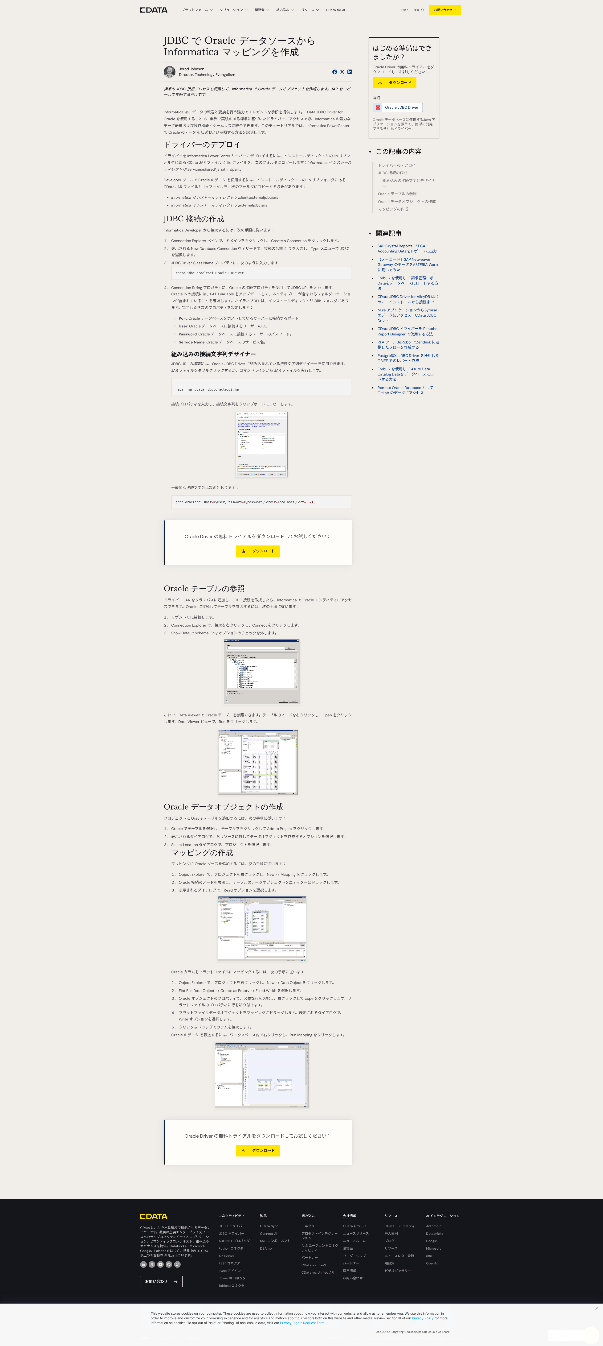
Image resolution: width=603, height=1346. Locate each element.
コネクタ (308, 1226)
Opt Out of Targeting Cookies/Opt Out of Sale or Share (413, 1332)
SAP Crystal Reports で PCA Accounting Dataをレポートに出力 (407, 249)
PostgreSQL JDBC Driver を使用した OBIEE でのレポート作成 (408, 358)
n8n (429, 1256)
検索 (416, 10)
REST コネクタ (229, 1263)
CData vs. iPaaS (314, 1265)
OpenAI (431, 1263)
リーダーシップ (354, 1256)
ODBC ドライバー (232, 1226)
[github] (169, 1264)
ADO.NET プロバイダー (236, 1241)
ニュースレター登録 (399, 1256)
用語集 (390, 1263)
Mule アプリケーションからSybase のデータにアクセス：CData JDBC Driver (407, 315)
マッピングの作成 (393, 209)
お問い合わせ (443, 10)
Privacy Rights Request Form (302, 1323)
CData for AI (335, 10)
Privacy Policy (423, 1318)
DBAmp (266, 1248)
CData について (355, 1226)
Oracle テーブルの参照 (397, 193)
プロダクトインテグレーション (320, 1235)
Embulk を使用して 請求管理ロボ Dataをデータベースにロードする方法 (408, 283)
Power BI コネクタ (232, 1278)
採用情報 (349, 1271)
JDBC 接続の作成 (392, 172)
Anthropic (433, 1226)
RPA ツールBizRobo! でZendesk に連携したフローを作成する (408, 345)
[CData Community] (177, 1264)
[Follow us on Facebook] (334, 72)
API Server (226, 1256)
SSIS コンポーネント (275, 1241)
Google (431, 1241)
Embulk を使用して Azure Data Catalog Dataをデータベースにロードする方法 (408, 374)
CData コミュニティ (400, 1226)
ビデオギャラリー (398, 1271)
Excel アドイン (230, 1271)
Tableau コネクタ (231, 1286)
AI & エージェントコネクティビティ (320, 1247)
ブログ (390, 1241)
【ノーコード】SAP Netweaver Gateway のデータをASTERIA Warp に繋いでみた (408, 265)
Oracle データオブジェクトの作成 (407, 201)
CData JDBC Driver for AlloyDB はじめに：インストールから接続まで (408, 299)
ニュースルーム (354, 1241)
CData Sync (269, 1226)
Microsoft (433, 1248)
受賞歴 (348, 1248)
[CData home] (157, 10)
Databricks (434, 1233)
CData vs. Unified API (318, 1272)
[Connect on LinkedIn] (349, 72)
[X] (152, 1264)
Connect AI (268, 1233)
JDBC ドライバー (231, 1233)
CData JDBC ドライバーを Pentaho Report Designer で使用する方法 (407, 331)
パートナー (310, 1257)
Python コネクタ (231, 1248)
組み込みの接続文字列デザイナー (409, 183)
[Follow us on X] (342, 72)
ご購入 (404, 10)
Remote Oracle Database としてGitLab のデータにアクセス (405, 390)
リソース (391, 1248)
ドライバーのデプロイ (397, 165)
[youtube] (160, 1264)
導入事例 (391, 1233)
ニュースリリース (356, 1233)
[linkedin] (143, 1264)
